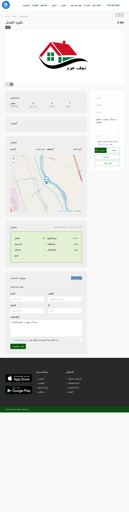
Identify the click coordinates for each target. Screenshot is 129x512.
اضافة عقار (96, 5)
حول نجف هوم (76, 5)
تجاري (63, 5)
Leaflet (59, 211)
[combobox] (65, 310)
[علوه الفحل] (46, 180)
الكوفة (70, 392)
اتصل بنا (87, 5)
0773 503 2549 (113, 5)
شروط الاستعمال (21, 340)
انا (49, 305)
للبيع (8, 27)
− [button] (14, 162)
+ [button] (14, 158)
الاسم (12, 293)
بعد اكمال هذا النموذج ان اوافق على (36, 340)
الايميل (13, 305)
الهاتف (50, 293)
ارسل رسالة (100, 150)
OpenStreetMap (69, 211)
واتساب (105, 157)
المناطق (43, 5)
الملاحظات (14, 317)
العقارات (35, 5)
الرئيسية (26, 5)
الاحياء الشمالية (73, 383)
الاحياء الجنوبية (73, 388)
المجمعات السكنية (74, 379)
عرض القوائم (76, 279)
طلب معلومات (18, 346)
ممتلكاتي (41, 392)
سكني (54, 5)
